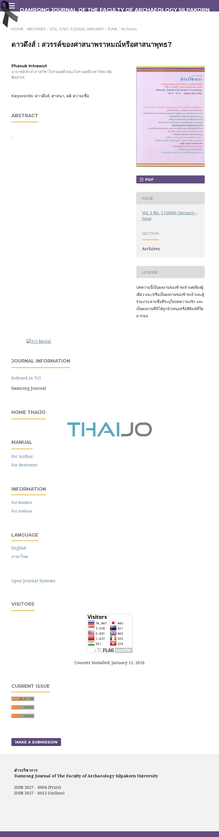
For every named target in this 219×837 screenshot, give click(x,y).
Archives (36, 29)
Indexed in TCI (26, 378)
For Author (22, 456)
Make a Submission (36, 742)
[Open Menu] (11, 5)
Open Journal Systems (33, 580)
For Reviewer (24, 465)
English (19, 548)
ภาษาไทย (19, 556)
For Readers (21, 502)
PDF (149, 179)
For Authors (21, 510)
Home (17, 29)
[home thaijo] (109, 435)
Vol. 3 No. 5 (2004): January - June (83, 29)
